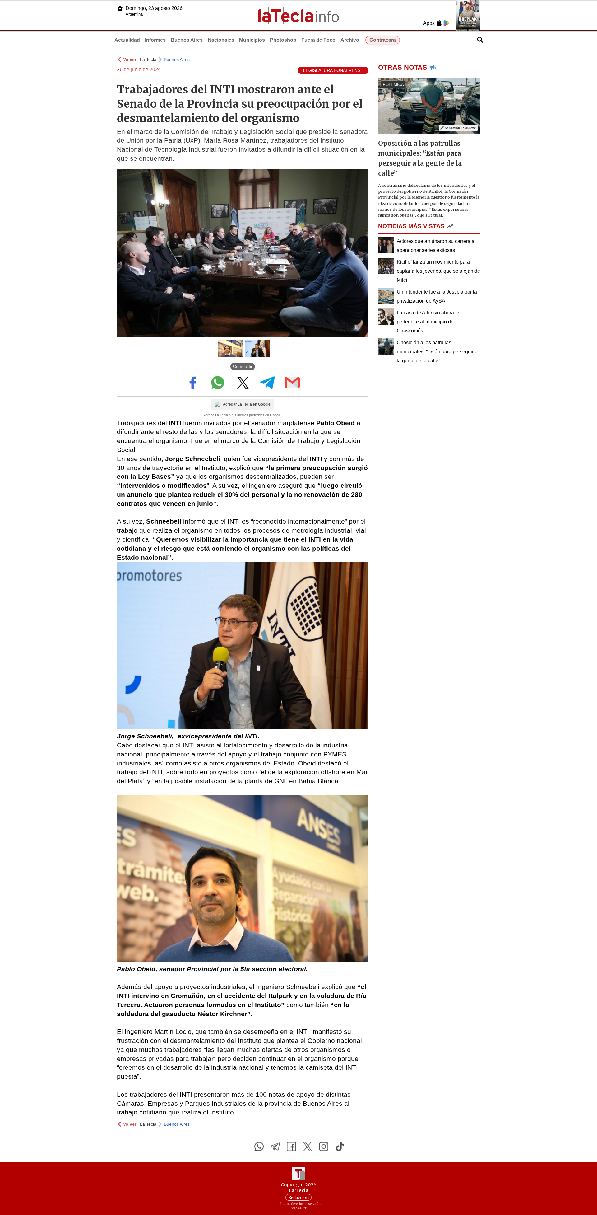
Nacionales (221, 40)
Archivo (349, 40)
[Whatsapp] (259, 1146)
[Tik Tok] (340, 1146)
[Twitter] (307, 1146)
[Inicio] (120, 8)
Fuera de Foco (318, 40)
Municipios (252, 40)
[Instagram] (324, 1146)
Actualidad (127, 40)
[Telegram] (275, 1146)
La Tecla (148, 59)
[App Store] (439, 23)
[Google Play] (446, 23)
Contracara (382, 40)
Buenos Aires (187, 40)
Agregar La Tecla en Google (247, 404)
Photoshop (283, 40)
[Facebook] (291, 1146)
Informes (155, 40)
